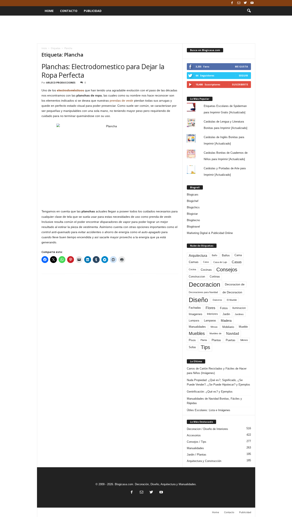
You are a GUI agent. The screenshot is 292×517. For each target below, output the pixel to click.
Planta (204, 340)
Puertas (230, 340)
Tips (205, 347)
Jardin (226, 314)
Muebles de (215, 333)
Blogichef (192, 201)
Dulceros (217, 300)
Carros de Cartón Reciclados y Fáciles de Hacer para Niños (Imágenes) (216, 371)
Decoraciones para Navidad (203, 292)
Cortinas (215, 276)
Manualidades (197, 326)
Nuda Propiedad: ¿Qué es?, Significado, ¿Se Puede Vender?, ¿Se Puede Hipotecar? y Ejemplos (218, 382)
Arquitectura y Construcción (204, 461)
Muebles (197, 333)
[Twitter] (245, 3)
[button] (249, 11)
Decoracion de (235, 284)
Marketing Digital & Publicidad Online (210, 233)
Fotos (224, 308)
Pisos (192, 340)
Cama (238, 255)
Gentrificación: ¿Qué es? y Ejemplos (210, 391)
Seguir (243, 75)
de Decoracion (232, 292)
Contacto (68, 11)
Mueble (243, 326)
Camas (193, 262)
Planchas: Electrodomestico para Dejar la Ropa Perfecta (102, 71)
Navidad (232, 333)
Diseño (198, 299)
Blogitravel (193, 226)
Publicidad (93, 11)
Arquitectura (198, 255)
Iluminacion (239, 308)
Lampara (194, 320)
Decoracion (204, 284)
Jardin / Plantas (196, 454)
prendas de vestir (121, 100)
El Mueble (232, 300)
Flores (210, 308)
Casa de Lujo (220, 262)
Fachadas (195, 307)
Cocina (192, 269)
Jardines (239, 314)
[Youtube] (252, 3)
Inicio (44, 48)
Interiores (212, 314)
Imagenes (195, 314)
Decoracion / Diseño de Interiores (207, 429)
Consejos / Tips (196, 441)
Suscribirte (240, 84)
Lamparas (210, 320)
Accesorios (194, 435)
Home (49, 11)
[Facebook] (232, 3)
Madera (226, 320)
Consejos (226, 269)
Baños (226, 255)
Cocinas (206, 269)
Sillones (244, 340)
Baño (214, 255)
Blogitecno (193, 220)
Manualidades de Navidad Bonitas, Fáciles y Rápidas (214, 401)
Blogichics (193, 207)
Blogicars (192, 194)
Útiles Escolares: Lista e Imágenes (208, 410)
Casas (237, 262)
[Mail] (238, 3)
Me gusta (241, 66)
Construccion (197, 276)
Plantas (216, 340)
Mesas (214, 327)
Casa (206, 262)
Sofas (192, 347)
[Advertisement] (146, 29)
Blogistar (192, 213)
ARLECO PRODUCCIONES (60, 82)
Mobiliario (228, 327)
